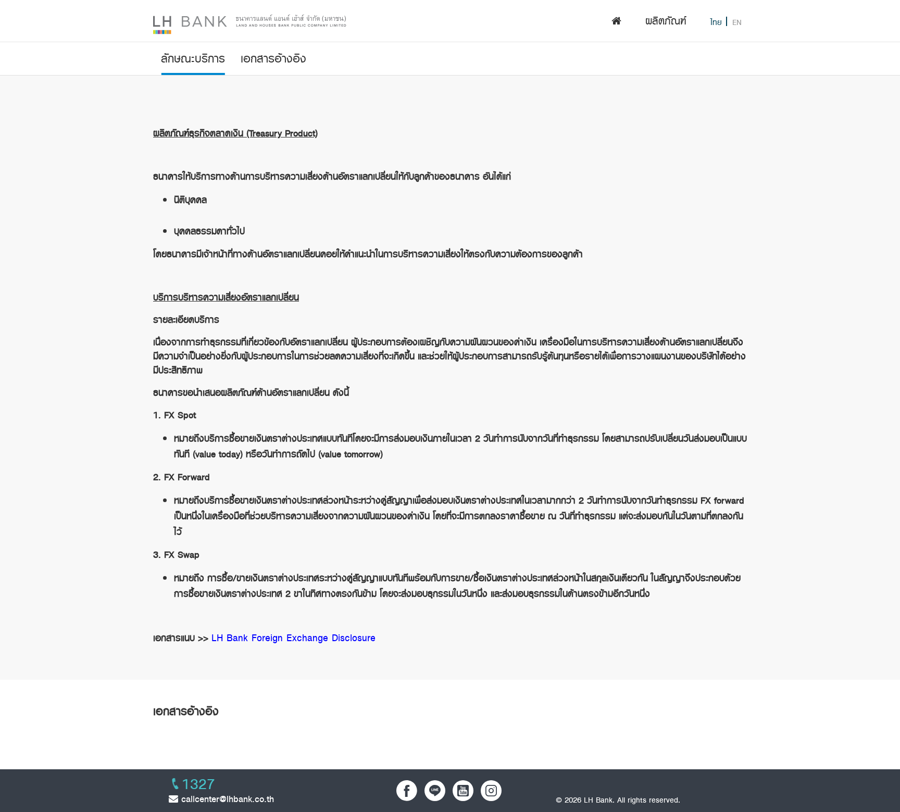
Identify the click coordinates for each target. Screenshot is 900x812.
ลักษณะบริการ (193, 58)
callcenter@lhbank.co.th (226, 799)
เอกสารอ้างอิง (273, 58)
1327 (198, 784)
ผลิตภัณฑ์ (665, 21)
